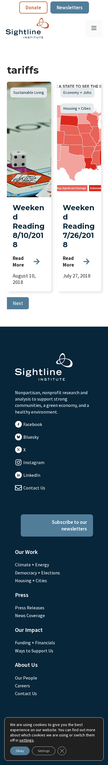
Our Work (26, 551)
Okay (20, 751)
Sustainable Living (28, 92)
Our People (26, 678)
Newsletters (70, 7)
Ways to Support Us (34, 651)
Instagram (33, 462)
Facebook (32, 424)
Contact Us (34, 488)
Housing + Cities (77, 108)
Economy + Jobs (77, 92)
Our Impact (29, 629)
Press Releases (29, 607)
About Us (26, 664)
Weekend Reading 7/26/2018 (79, 226)
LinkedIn (31, 475)
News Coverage (30, 615)
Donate (33, 7)
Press (22, 594)
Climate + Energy (32, 564)
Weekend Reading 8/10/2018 (29, 226)
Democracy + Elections (37, 573)
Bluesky (31, 437)
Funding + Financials (35, 642)
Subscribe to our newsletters (69, 525)
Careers (22, 685)
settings (26, 740)
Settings (44, 751)
